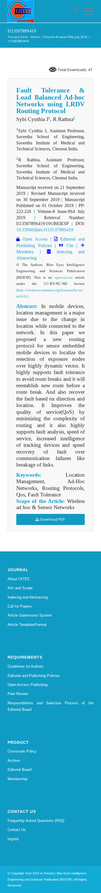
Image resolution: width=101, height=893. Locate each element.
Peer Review (18, 694)
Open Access (33, 239)
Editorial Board (19, 769)
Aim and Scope (20, 588)
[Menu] (85, 11)
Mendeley (25, 251)
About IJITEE (19, 579)
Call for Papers (20, 606)
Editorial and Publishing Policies (34, 676)
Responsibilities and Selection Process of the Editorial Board (50, 706)
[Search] (72, 11)
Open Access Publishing (27, 685)
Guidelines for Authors (25, 666)
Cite (70, 245)
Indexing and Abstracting (28, 597)
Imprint (13, 839)
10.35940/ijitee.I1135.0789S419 (44, 229)
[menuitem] (72, 11)
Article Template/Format (27, 625)
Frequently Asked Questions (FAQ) (36, 821)
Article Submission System (30, 615)
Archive (14, 760)
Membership (17, 779)
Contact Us (17, 830)
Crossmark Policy (22, 751)
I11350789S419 (22, 30)
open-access (63, 277)
